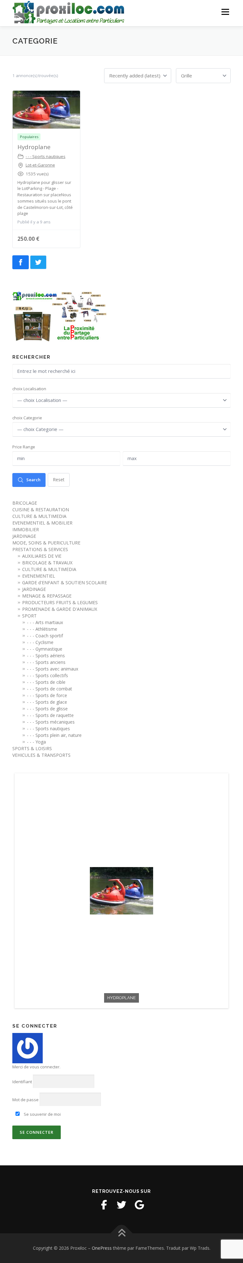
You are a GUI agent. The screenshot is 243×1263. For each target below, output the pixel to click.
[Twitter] (121, 1205)
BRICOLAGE (24, 503)
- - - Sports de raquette (50, 715)
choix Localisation (29, 389)
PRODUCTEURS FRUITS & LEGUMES (60, 602)
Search (33, 480)
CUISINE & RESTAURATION (40, 510)
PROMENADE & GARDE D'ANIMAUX (59, 609)
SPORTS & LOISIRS (32, 748)
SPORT (29, 616)
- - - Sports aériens (46, 656)
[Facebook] (104, 1205)
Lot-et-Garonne (40, 165)
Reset (59, 480)
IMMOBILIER (25, 529)
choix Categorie (27, 418)
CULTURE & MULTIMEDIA (39, 516)
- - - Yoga (36, 742)
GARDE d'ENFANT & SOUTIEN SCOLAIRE (64, 583)
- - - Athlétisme (42, 629)
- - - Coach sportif (45, 636)
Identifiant (22, 1081)
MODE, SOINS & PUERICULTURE (46, 543)
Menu (225, 12)
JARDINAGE (24, 536)
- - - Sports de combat (49, 689)
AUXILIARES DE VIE (41, 556)
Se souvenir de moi (42, 1114)
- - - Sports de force (47, 695)
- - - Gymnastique (44, 649)
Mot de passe (25, 1099)
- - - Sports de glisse (47, 709)
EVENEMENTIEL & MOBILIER (42, 523)
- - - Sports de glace (47, 702)
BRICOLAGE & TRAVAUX (47, 563)
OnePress (102, 1248)
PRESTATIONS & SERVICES (40, 549)
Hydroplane (34, 147)
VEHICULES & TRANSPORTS (41, 755)
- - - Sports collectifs (47, 675)
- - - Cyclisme (40, 642)
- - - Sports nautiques (45, 156)
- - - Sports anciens (46, 662)
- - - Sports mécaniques (51, 722)
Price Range (23, 447)
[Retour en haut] (121, 1233)
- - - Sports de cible (46, 682)
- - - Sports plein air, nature (54, 735)
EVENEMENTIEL (38, 576)
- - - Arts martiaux (45, 622)
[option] (121, 891)
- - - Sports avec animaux (52, 669)
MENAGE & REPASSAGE (47, 596)
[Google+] (139, 1205)
